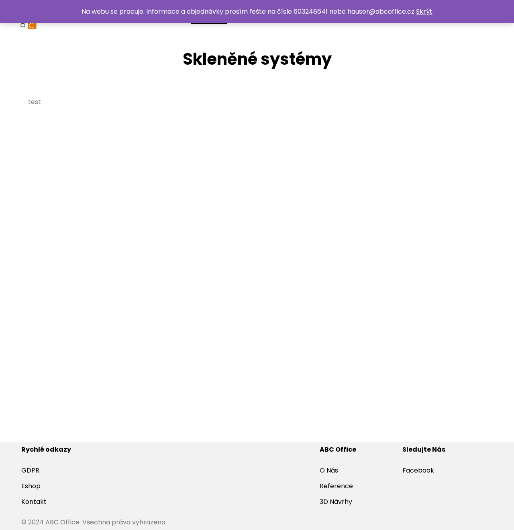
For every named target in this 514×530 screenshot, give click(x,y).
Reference (336, 486)
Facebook (418, 470)
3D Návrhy (336, 501)
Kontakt (34, 501)
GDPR (30, 470)
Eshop (31, 486)
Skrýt (424, 11)
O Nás (329, 470)
